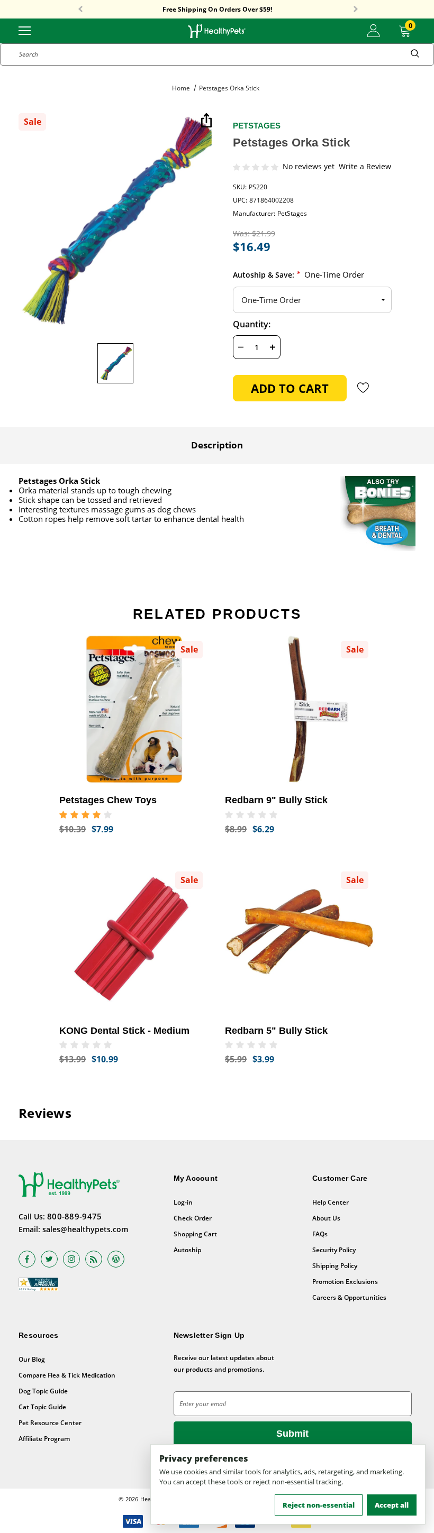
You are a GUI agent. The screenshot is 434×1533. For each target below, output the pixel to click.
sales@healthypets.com (85, 1229)
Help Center (330, 1202)
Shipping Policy (334, 1265)
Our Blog (32, 1359)
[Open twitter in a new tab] (49, 1259)
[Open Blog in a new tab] (115, 1259)
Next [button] (355, 9)
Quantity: (251, 324)
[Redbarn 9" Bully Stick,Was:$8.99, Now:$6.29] (300, 709)
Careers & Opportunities (349, 1297)
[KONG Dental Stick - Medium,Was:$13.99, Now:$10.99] (134, 940)
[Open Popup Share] (206, 121)
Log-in (183, 1202)
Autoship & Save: (298, 274)
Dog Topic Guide (43, 1391)
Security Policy (334, 1249)
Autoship (187, 1249)
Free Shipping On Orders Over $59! (217, 9)
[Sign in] (373, 31)
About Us (326, 1218)
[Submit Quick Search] (415, 54)
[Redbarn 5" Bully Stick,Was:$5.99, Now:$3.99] (300, 940)
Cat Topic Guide (42, 1406)
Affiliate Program (44, 1438)
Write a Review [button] (365, 166)
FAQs (320, 1233)
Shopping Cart (195, 1233)
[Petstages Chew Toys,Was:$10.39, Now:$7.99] (134, 709)
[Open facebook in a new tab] (27, 1259)
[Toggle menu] (25, 30)
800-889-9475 (74, 1216)
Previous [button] (80, 9)
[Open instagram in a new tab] (71, 1259)
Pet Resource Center (50, 1422)
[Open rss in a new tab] (93, 1259)
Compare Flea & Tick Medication (67, 1375)
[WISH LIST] (363, 387)
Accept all (392, 1505)
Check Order (193, 1218)
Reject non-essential (319, 1505)
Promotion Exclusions (345, 1281)
